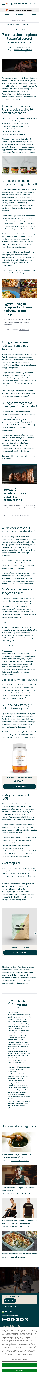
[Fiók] (30, 3)
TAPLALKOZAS (19, 29)
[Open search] (7, 4)
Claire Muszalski (24, 515)
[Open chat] (26, 1319)
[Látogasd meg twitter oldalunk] (22, 1319)
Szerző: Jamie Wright (23, 50)
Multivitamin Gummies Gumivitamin (19, 778)
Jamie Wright (22, 1003)
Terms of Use (33, 1356)
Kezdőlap (6, 24)
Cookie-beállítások (9, 1307)
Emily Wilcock (24, 330)
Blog (12, 24)
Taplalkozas (19, 24)
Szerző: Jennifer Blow (19, 1227)
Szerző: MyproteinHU (20, 1161)
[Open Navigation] (3, 4)
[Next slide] (35, 933)
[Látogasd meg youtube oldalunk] (17, 1319)
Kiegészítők (20, 15)
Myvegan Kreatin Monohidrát (20, 947)
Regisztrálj (9, 1301)
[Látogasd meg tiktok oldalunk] (13, 1319)
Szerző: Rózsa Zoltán (20, 1194)
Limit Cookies (19, 1365)
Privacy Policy (22, 1356)
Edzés (7, 15)
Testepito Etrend (29, 24)
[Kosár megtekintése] (35, 4)
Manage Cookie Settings (19, 1359)
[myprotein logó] (19, 4)
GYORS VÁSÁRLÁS (21, 786)
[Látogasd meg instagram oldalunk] (4, 1319)
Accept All (19, 1370)
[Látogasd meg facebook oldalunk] (8, 1319)
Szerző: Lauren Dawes (20, 1257)
